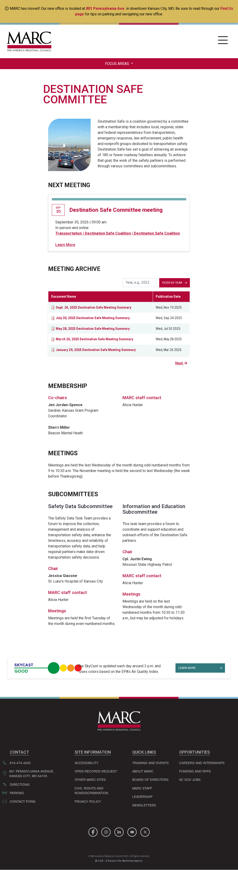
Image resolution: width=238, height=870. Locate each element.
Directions (20, 784)
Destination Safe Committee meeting (116, 210)
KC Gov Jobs (190, 779)
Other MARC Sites (90, 779)
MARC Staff (142, 788)
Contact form (22, 801)
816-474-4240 (20, 762)
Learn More (65, 245)
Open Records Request (96, 771)
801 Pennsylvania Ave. (105, 8)
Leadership (142, 796)
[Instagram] (106, 831)
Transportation (68, 233)
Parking (17, 792)
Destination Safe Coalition (108, 233)
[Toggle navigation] (223, 41)
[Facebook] (93, 831)
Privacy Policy (88, 801)
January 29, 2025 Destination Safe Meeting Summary (96, 350)
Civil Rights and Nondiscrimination (91, 790)
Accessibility (86, 762)
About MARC (142, 771)
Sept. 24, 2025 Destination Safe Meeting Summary (93, 307)
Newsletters (144, 805)
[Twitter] (145, 831)
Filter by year (172, 282)
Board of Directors (150, 779)
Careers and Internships (202, 762)
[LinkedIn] (119, 831)
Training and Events (150, 762)
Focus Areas (117, 63)
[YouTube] (132, 831)
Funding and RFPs (195, 771)
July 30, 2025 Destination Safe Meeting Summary (93, 318)
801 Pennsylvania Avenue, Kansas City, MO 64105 (31, 773)
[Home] (28, 41)
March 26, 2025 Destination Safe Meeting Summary (94, 339)
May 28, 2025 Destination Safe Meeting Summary (93, 328)
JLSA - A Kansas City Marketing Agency (120, 860)
